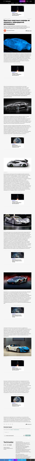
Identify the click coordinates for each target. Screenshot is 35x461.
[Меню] (4, 1)
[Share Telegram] (21, 460)
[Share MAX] (13, 460)
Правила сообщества (7, 447)
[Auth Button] (30, 1)
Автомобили (6, 32)
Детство (9, 32)
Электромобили (12, 32)
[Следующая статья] (17, 438)
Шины (17, 32)
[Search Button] (29, 1)
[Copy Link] (30, 460)
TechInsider (8, 1)
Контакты (5, 449)
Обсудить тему (29, 30)
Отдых (15, 32)
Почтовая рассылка (27, 1)
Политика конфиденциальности (8, 448)
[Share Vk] (4, 460)
